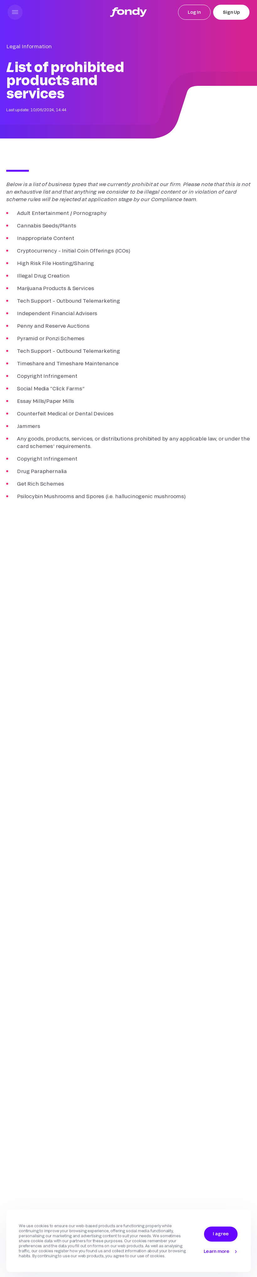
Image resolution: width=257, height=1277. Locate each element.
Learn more (216, 1251)
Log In (194, 12)
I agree (221, 1233)
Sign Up (231, 12)
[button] (15, 12)
